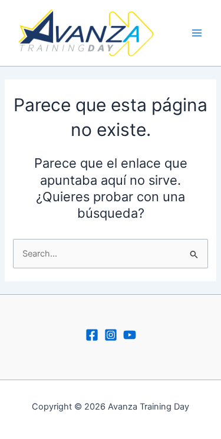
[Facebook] (91, 334)
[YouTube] (129, 334)
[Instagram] (110, 334)
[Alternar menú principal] (196, 33)
